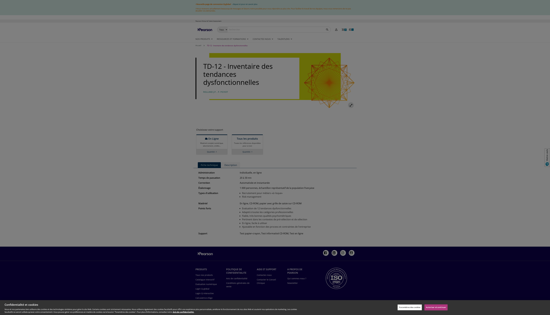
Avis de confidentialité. (183, 312)
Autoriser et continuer (436, 307)
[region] (275, 307)
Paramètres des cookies (409, 307)
